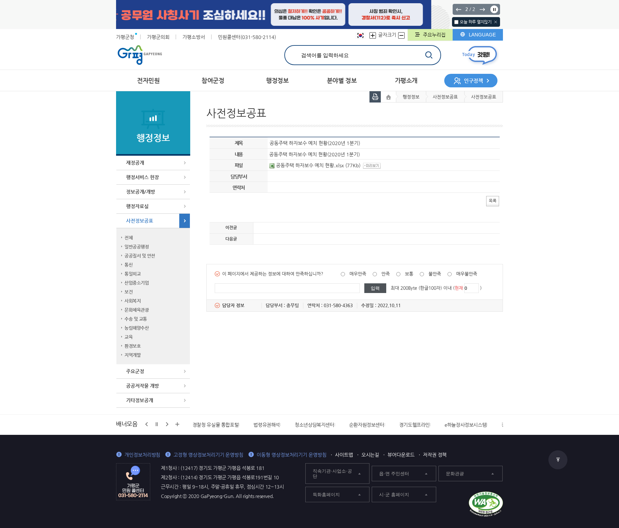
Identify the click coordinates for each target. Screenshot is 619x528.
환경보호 (132, 345)
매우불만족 (466, 273)
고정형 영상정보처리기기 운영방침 (208, 454)
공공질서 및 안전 (139, 255)
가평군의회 (158, 37)
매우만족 (357, 273)
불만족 (434, 273)
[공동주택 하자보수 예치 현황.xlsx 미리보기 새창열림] (372, 165)
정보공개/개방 (140, 191)
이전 (458, 9)
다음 (482, 9)
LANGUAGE (482, 34)
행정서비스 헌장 (142, 177)
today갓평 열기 (479, 55)
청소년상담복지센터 (314, 424)
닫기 (495, 22)
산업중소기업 (136, 282)
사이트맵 (344, 454)
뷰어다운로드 (401, 454)
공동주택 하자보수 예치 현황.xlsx (310, 165)
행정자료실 (137, 206)
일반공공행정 (136, 246)
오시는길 (370, 454)
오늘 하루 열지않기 (475, 21)
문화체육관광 (136, 309)
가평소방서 (193, 37)
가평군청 (125, 37)
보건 (128, 291)
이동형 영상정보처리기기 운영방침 (292, 454)
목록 (492, 200)
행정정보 (411, 96)
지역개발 (132, 354)
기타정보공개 (139, 400)
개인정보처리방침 (142, 454)
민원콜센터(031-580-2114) (247, 37)
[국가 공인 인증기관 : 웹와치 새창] (486, 504)
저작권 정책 (435, 454)
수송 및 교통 (135, 318)
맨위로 (557, 459)
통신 (128, 264)
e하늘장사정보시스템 (465, 424)
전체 (128, 237)
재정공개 (135, 162)
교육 (128, 336)
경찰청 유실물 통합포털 (215, 424)
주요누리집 (434, 34)
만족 (385, 273)
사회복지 (132, 300)
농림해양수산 (136, 327)
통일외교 (132, 273)
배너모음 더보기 (177, 424)
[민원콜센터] (133, 481)
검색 (428, 55)
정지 (494, 9)
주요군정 (135, 371)
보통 (409, 273)
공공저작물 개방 (142, 385)
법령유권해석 (266, 424)
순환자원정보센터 (366, 424)
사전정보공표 (139, 220)
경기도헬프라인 (414, 424)
